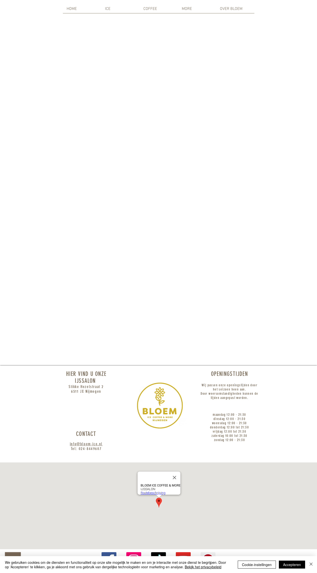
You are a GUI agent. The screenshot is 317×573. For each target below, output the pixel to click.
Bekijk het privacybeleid (203, 566)
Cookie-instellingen (257, 564)
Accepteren (292, 564)
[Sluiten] (311, 564)
